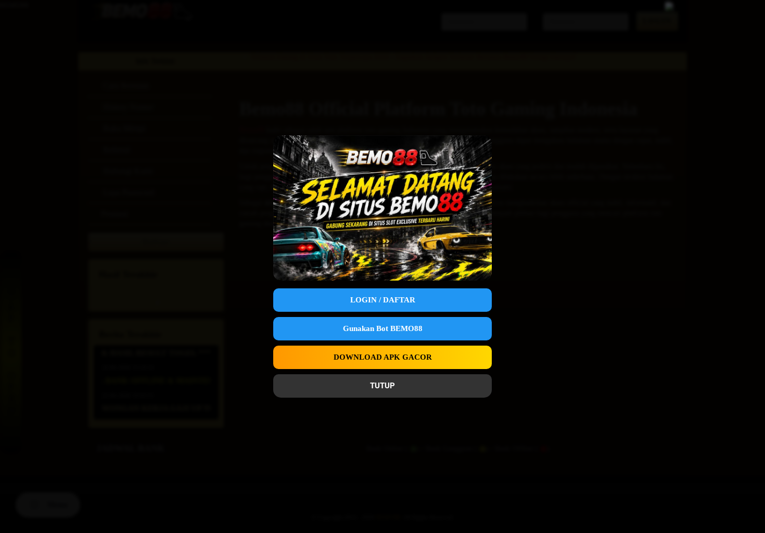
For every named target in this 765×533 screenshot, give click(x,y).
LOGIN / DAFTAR (382, 300)
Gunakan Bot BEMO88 (383, 328)
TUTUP (382, 385)
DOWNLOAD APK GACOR (383, 357)
